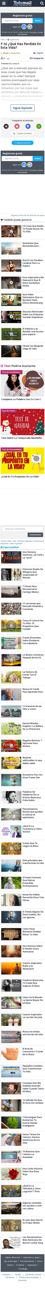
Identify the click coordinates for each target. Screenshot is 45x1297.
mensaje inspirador (24, 541)
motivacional (38, 541)
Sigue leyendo (22, 108)
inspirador (5, 543)
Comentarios (35, 534)
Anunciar (22, 1280)
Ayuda (18, 1274)
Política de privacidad (28, 1277)
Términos (33, 32)
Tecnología (22, 1268)
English (40, 53)
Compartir (38, 58)
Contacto (6, 1274)
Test (7, 366)
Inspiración (14, 39)
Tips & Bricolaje (10, 1261)
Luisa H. (16, 63)
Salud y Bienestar (12, 1257)
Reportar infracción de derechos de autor (27, 215)
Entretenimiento (27, 1261)
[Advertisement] (22, 195)
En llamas (20, 1265)
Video (9, 541)
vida (14, 541)
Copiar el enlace (24, 133)
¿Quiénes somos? (33, 1274)
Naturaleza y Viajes (31, 1257)
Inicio (3, 39)
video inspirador (16, 543)
